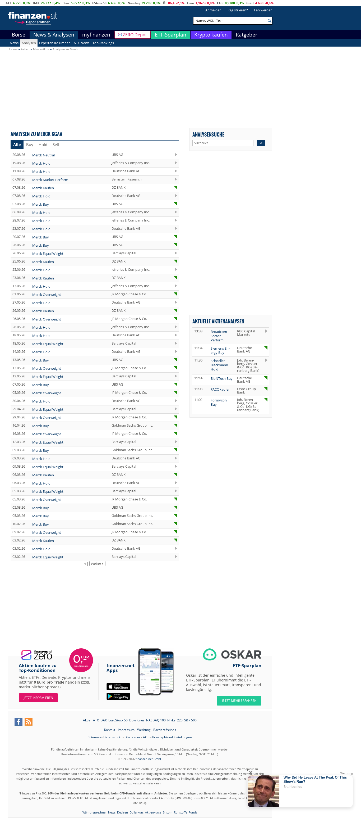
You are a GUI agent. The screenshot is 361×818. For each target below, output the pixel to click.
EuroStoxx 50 (118, 720)
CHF (220, 3)
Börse (18, 34)
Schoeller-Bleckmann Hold (219, 365)
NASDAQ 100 (156, 720)
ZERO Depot (135, 35)
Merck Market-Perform (50, 179)
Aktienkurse (153, 812)
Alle (17, 144)
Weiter (96, 563)
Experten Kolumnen (55, 42)
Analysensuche (208, 134)
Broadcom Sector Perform (219, 335)
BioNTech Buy (222, 378)
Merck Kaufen (43, 188)
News (14, 42)
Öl (164, 3)
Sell (56, 144)
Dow (65, 3)
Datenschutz (112, 737)
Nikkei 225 (175, 720)
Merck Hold (41, 163)
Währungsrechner (94, 812)
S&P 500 (190, 720)
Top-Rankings (103, 42)
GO (260, 143)
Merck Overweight (46, 294)
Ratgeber (246, 34)
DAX (36, 3)
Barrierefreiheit (164, 729)
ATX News (81, 42)
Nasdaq (134, 3)
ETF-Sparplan (170, 34)
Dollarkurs (136, 812)
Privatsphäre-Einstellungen (172, 737)
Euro (190, 3)
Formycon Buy (219, 402)
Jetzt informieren (38, 697)
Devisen (122, 812)
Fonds (193, 812)
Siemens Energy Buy (220, 350)
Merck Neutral (43, 155)
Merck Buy (40, 204)
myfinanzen (96, 34)
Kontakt (109, 729)
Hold (43, 144)
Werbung (144, 729)
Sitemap (95, 737)
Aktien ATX (91, 720)
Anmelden (213, 10)
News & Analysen (53, 34)
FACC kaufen (220, 389)
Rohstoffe (180, 812)
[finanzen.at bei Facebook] (18, 722)
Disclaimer (132, 737)
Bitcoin (167, 812)
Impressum (126, 729)
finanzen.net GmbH (149, 759)
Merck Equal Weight (47, 253)
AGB (146, 737)
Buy (29, 144)
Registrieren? (238, 10)
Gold (250, 3)
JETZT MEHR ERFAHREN (239, 700)
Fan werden (263, 10)
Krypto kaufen (211, 34)
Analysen (29, 42)
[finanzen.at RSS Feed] (29, 722)
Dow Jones (137, 720)
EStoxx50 (99, 3)
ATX (9, 3)
